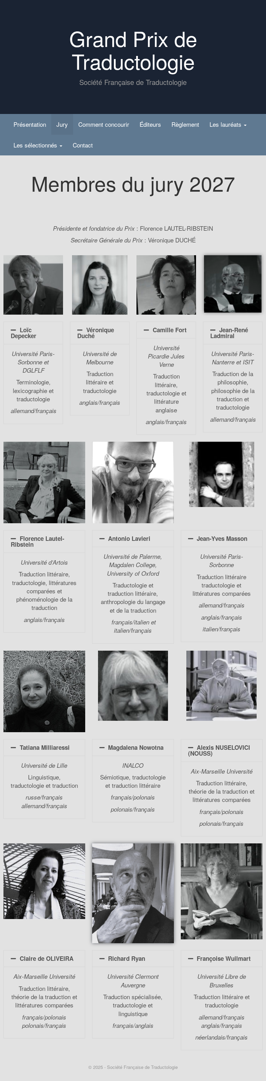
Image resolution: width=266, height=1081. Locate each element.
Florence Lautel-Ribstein (37, 541)
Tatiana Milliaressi (45, 747)
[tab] (33, 333)
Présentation (30, 124)
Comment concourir (103, 124)
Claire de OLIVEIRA (46, 958)
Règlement (185, 124)
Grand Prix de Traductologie (133, 49)
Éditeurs (150, 124)
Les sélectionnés (36, 145)
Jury (62, 124)
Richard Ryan (126, 958)
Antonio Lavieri (129, 538)
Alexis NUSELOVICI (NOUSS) (219, 750)
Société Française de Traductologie (142, 1067)
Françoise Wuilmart (224, 958)
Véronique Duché (95, 333)
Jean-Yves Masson (222, 538)
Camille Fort (170, 330)
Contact (83, 145)
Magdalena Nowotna (135, 747)
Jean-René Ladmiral (229, 333)
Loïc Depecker (23, 333)
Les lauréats (226, 124)
